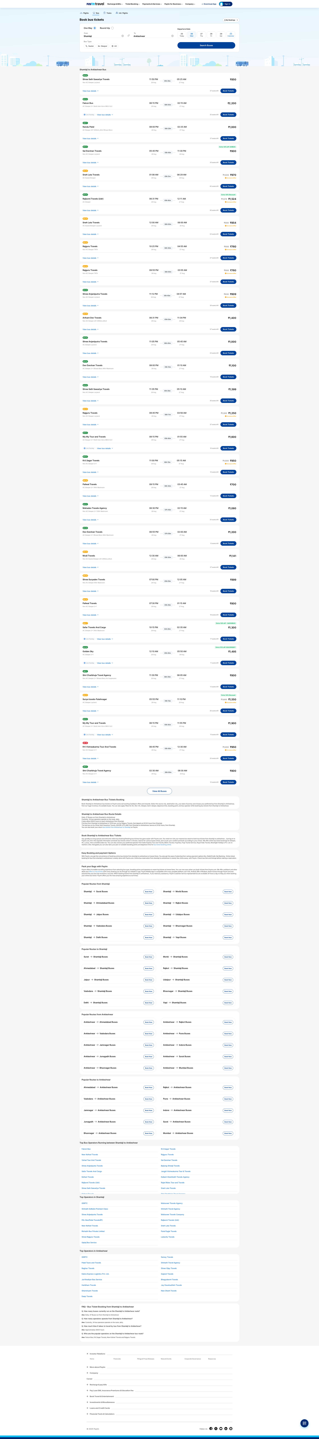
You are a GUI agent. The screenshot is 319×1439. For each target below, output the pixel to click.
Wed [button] (191, 36)
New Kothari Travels (90, 1155)
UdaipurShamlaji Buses (176, 979)
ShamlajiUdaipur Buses (176, 914)
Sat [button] (221, 36)
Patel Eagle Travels (169, 1231)
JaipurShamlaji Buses (96, 979)
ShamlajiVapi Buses (174, 937)
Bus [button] (97, 13)
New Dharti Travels (169, 1291)
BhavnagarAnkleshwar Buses (100, 1133)
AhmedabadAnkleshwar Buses (101, 1087)
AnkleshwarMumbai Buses (178, 1068)
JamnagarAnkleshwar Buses (100, 1110)
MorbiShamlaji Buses (175, 956)
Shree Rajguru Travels (91, 1237)
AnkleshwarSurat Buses (177, 1056)
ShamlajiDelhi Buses (96, 937)
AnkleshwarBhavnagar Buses (100, 1068)
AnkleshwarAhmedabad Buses (101, 1022)
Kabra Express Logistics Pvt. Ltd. (95, 1274)
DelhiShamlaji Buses (96, 1002)
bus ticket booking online (162, 845)
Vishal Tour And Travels (91, 1160)
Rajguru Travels (167, 1155)
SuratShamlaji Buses (96, 956)
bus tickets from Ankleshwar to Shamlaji (116, 827)
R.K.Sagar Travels (168, 1149)
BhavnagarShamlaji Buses (177, 991)
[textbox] (104, 36)
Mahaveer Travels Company (172, 1214)
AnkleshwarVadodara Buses (99, 1033)
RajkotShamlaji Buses (175, 968)
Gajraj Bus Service (89, 1243)
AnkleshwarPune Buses (176, 1033)
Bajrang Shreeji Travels (170, 1166)
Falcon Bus (86, 1149)
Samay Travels (167, 1257)
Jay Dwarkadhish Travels (171, 1285)
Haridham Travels (89, 1285)
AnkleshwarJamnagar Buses (100, 1045)
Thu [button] (201, 36)
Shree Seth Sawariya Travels (93, 1188)
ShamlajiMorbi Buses (175, 891)
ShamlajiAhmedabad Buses (99, 903)
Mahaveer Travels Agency (172, 1203)
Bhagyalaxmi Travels (169, 1280)
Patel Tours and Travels (91, 1263)
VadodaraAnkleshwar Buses (99, 1099)
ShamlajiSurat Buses (96, 891)
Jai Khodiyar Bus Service (92, 1280)
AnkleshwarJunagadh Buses (100, 1056)
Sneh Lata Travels (168, 1188)
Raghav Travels (88, 1268)
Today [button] (182, 36)
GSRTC (84, 1203)
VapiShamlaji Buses (174, 1002)
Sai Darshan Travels (169, 1160)
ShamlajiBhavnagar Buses (177, 926)
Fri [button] (211, 36)
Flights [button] (86, 13)
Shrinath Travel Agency (170, 1209)
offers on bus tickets (96, 871)
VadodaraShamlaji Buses (98, 991)
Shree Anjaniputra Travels (92, 1166)
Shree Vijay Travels (169, 1268)
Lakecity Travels (167, 1237)
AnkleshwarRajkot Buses (177, 1022)
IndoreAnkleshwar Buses (177, 1110)
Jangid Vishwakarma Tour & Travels (176, 1171)
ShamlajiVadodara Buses (98, 926)
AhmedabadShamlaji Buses (99, 968)
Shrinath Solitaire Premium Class (95, 1209)
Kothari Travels (88, 1177)
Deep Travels (87, 1296)
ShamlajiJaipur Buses (96, 914)
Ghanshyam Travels (90, 1291)
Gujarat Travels (167, 1274)
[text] (159, 12)
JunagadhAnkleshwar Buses (100, 1121)
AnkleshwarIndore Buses (177, 1045)
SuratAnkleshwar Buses (177, 1121)
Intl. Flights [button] (123, 13)
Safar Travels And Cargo (92, 1171)
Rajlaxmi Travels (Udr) (91, 1183)
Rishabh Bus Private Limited (93, 1231)
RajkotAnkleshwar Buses (177, 1087)
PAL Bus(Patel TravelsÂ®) (92, 1220)
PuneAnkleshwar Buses (176, 1099)
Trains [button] (109, 13)
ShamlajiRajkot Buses (175, 903)
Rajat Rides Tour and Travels (172, 1183)
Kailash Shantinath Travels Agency (175, 1177)
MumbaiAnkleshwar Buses (178, 1133)
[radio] (90, 28)
